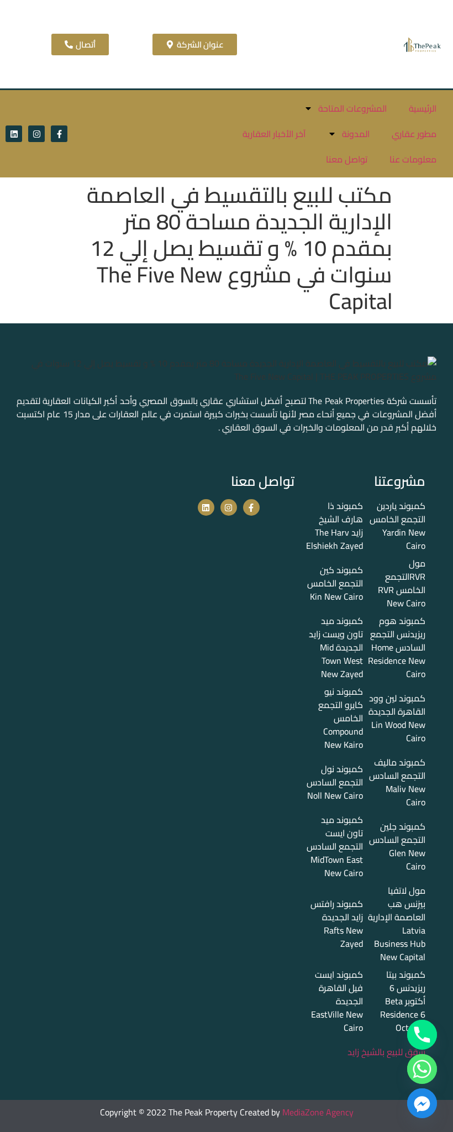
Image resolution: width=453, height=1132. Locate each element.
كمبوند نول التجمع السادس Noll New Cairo (335, 782)
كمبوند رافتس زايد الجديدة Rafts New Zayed (336, 923)
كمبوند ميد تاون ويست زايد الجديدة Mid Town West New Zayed (336, 647)
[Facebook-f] (59, 133)
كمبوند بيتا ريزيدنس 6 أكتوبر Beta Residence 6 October (402, 1001)
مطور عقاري (414, 133)
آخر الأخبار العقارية (274, 133)
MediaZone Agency (318, 1112)
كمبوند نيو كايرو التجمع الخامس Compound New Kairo (340, 718)
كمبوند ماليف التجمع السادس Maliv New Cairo (397, 782)
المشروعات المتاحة (352, 108)
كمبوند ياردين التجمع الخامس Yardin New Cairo (397, 525)
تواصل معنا (346, 159)
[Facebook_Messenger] (422, 1103)
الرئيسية (422, 108)
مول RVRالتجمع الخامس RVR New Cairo (401, 583)
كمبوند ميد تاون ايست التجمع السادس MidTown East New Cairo (335, 846)
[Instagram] (36, 133)
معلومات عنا (412, 159)
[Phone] (422, 1035)
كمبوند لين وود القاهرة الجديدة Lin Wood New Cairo (396, 718)
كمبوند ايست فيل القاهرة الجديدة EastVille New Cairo (337, 1001)
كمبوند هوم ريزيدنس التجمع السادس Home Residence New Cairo (396, 647)
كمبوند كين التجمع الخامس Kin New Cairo (335, 583)
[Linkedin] (14, 133)
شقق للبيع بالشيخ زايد (386, 1052)
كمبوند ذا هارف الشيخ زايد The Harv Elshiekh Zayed (334, 525)
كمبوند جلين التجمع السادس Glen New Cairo (397, 846)
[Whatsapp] (422, 1069)
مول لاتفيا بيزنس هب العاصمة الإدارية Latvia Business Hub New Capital (396, 923)
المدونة (356, 133)
